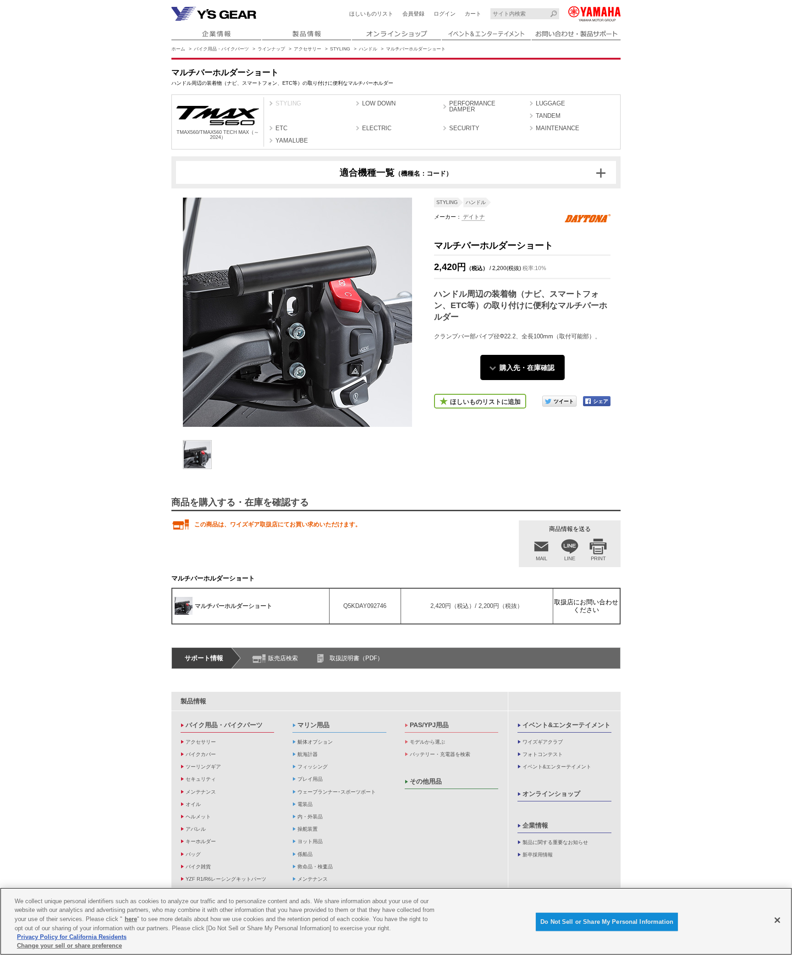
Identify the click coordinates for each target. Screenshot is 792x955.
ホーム (178, 48)
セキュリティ (201, 779)
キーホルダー (201, 841)
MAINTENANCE (557, 128)
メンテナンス (201, 792)
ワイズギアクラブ (542, 742)
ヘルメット (198, 816)
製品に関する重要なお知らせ (555, 842)
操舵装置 (307, 829)
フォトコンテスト (542, 754)
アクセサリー (307, 48)
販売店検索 (283, 658)
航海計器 (307, 754)
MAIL (541, 558)
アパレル (196, 829)
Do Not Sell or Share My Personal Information (606, 921)
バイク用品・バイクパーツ (221, 48)
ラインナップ (271, 48)
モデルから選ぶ (427, 742)
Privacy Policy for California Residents (71, 936)
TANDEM (548, 115)
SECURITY (464, 128)
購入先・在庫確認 (527, 367)
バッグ (193, 854)
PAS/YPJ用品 (429, 725)
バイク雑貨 (198, 866)
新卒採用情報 (537, 854)
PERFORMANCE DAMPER (472, 106)
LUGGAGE (550, 103)
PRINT (598, 558)
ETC (281, 128)
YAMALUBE (291, 140)
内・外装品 (310, 816)
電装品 (305, 804)
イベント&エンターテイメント (566, 725)
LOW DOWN (379, 103)
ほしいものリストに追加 (485, 401)
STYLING (340, 48)
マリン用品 (313, 725)
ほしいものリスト (371, 14)
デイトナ (473, 217)
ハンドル (368, 48)
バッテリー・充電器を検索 (440, 754)
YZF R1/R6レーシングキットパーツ (226, 879)
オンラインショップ (551, 793)
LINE (569, 558)
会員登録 (413, 14)
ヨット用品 (310, 841)
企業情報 (535, 825)
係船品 (305, 854)
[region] (396, 921)
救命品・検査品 (315, 866)
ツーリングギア (203, 766)
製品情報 (193, 701)
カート (473, 14)
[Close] (777, 920)
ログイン (445, 14)
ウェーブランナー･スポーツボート (336, 792)
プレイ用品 (310, 779)
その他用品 (426, 781)
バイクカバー (201, 754)
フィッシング (312, 766)
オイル (193, 804)
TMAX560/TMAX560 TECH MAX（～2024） (217, 134)
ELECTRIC (376, 128)
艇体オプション (315, 742)
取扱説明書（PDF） (356, 658)
